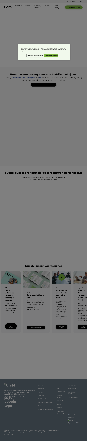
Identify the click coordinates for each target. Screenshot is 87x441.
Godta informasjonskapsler (51, 55)
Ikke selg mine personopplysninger (35, 55)
